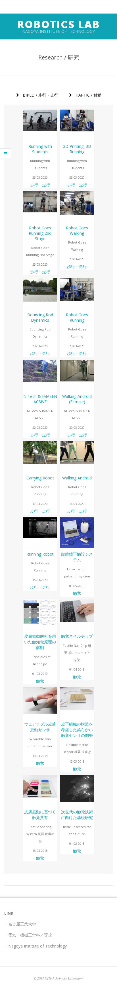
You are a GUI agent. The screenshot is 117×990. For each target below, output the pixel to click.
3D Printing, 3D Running (77, 149)
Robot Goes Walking (77, 230)
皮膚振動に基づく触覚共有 (40, 814)
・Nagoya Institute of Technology (35, 946)
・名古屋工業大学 (20, 924)
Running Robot (40, 554)
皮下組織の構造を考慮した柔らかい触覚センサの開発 (77, 729)
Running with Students (40, 149)
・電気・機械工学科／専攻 (28, 935)
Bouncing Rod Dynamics (40, 317)
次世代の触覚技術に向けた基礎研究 (77, 814)
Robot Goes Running (77, 317)
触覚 (77, 593)
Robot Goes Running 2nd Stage (40, 233)
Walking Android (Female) (77, 399)
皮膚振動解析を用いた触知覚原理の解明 (40, 641)
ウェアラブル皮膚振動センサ (40, 726)
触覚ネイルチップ (77, 636)
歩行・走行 (40, 184)
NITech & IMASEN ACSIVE (40, 399)
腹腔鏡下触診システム (77, 556)
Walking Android (77, 478)
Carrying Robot (40, 478)
